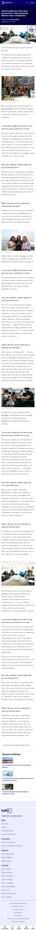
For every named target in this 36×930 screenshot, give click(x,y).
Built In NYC (6, 890)
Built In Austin (6, 869)
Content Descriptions (9, 834)
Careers (4, 827)
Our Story (5, 824)
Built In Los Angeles (8, 886)
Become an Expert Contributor (12, 846)
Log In (32, 3)
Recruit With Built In (8, 842)
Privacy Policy (18, 912)
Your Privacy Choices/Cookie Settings (18, 918)
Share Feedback (7, 857)
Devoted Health (7, 108)
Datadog (23, 256)
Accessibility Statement (18, 906)
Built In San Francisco (9, 893)
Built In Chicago (7, 879)
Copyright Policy (18, 909)
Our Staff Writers (7, 831)
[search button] (27, 2)
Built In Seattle (7, 897)
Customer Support (8, 854)
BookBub (5, 415)
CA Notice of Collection (18, 921)
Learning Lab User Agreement (18, 903)
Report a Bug (6, 861)
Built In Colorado (7, 883)
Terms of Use (18, 915)
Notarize (4, 593)
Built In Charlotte (7, 876)
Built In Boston (7, 872)
